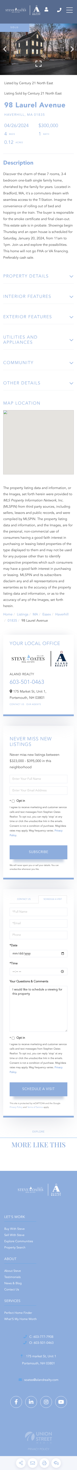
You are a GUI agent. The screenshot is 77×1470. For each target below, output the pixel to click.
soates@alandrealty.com (41, 1380)
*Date (13, 945)
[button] (7, 49)
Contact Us (17, 705)
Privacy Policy (16, 1107)
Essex (46, 614)
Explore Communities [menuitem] (18, 1241)
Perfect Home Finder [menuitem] (18, 1313)
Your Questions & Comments (29, 981)
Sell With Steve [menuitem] (14, 1235)
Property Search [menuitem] (14, 1247)
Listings (22, 614)
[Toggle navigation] (69, 10)
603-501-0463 (27, 682)
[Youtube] (61, 1402)
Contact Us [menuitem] (11, 1289)
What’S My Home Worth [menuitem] (20, 1319)
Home (8, 614)
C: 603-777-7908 (41, 1337)
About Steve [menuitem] (12, 1271)
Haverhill (61, 614)
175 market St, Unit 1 (39, 1360)
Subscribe (38, 852)
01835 (12, 620)
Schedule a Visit (52, 899)
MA (35, 614)
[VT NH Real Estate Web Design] (38, 1437)
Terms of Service (35, 1107)
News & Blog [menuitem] (13, 1283)
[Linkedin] (31, 1402)
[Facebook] (16, 1402)
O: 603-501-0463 (41, 1343)
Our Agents (33, 705)
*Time (14, 963)
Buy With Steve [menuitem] (14, 1229)
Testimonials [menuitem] (12, 1277)
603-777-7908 (59, 10)
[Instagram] (46, 1402)
